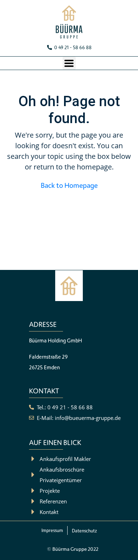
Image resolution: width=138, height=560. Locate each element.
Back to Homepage (69, 185)
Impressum (52, 530)
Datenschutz (84, 530)
